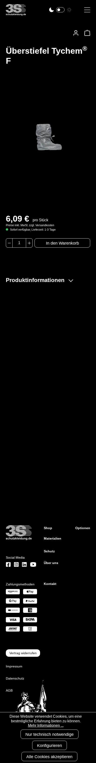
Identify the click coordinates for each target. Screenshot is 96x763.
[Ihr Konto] (76, 33)
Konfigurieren (49, 745)
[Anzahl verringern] (9, 243)
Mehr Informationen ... (46, 725)
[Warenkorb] (86, 33)
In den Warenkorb (62, 243)
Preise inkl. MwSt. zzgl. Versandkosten (30, 225)
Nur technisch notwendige (49, 734)
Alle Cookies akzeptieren (49, 756)
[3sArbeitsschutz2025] (16, 14)
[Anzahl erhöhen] (29, 243)
